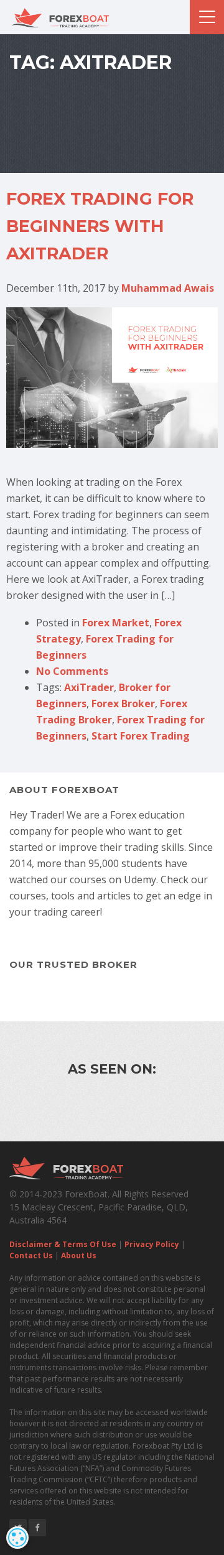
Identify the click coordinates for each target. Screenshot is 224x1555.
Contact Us (31, 1255)
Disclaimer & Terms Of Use (62, 1244)
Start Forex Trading (140, 736)
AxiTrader (89, 687)
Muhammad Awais (167, 288)
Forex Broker (123, 703)
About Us (78, 1255)
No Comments (72, 671)
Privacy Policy (151, 1244)
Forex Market (115, 622)
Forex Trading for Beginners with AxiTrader (100, 226)
